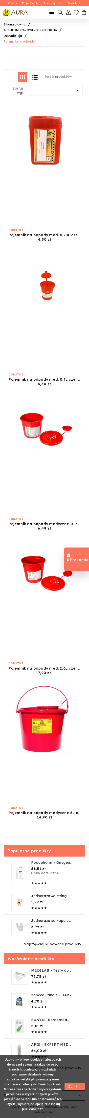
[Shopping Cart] (84, 12)
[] (35, 77)
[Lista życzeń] (76, 12)
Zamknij (75, 1086)
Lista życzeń (53, 3)
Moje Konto (30, 3)
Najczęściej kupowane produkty (52, 944)
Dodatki (16, 230)
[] (22, 77)
